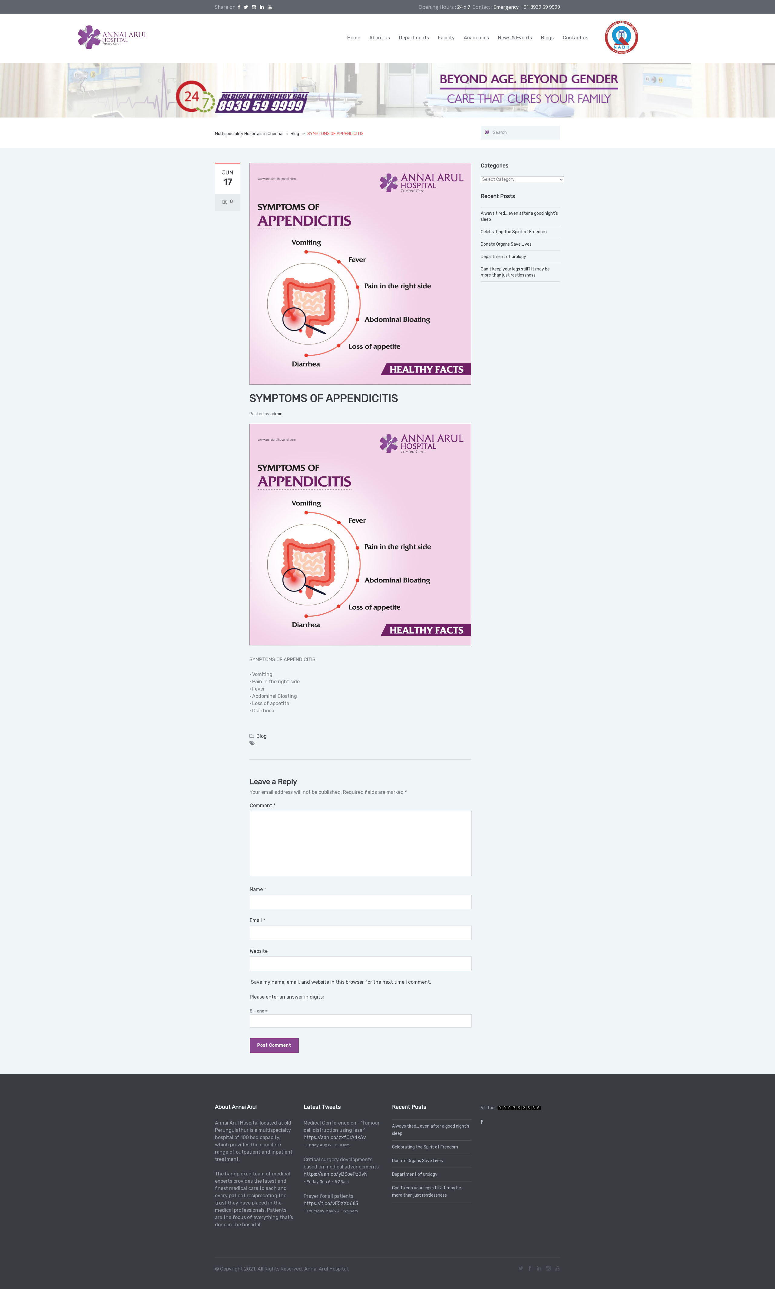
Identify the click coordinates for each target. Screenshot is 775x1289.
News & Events (515, 38)
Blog (295, 133)
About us (379, 38)
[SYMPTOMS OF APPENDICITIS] (360, 273)
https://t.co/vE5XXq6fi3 (331, 1203)
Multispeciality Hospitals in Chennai (249, 133)
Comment (262, 805)
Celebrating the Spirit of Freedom (514, 231)
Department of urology (503, 256)
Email (257, 920)
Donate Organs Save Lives (506, 244)
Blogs (547, 38)
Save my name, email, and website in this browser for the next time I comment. (341, 982)
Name (258, 889)
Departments (414, 38)
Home (353, 38)
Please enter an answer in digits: (287, 997)
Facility (446, 38)
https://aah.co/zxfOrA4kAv (335, 1137)
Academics (476, 38)
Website (259, 951)
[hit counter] (519, 1107)
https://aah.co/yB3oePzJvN (336, 1174)
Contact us (575, 38)
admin (276, 413)
